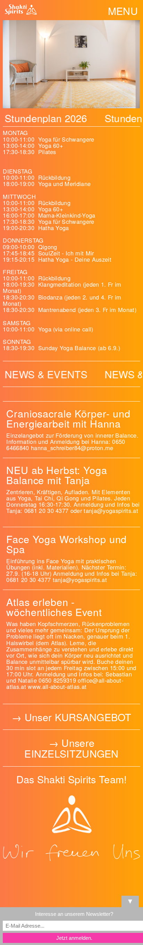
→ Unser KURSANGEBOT (71, 717)
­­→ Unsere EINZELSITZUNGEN (71, 748)
